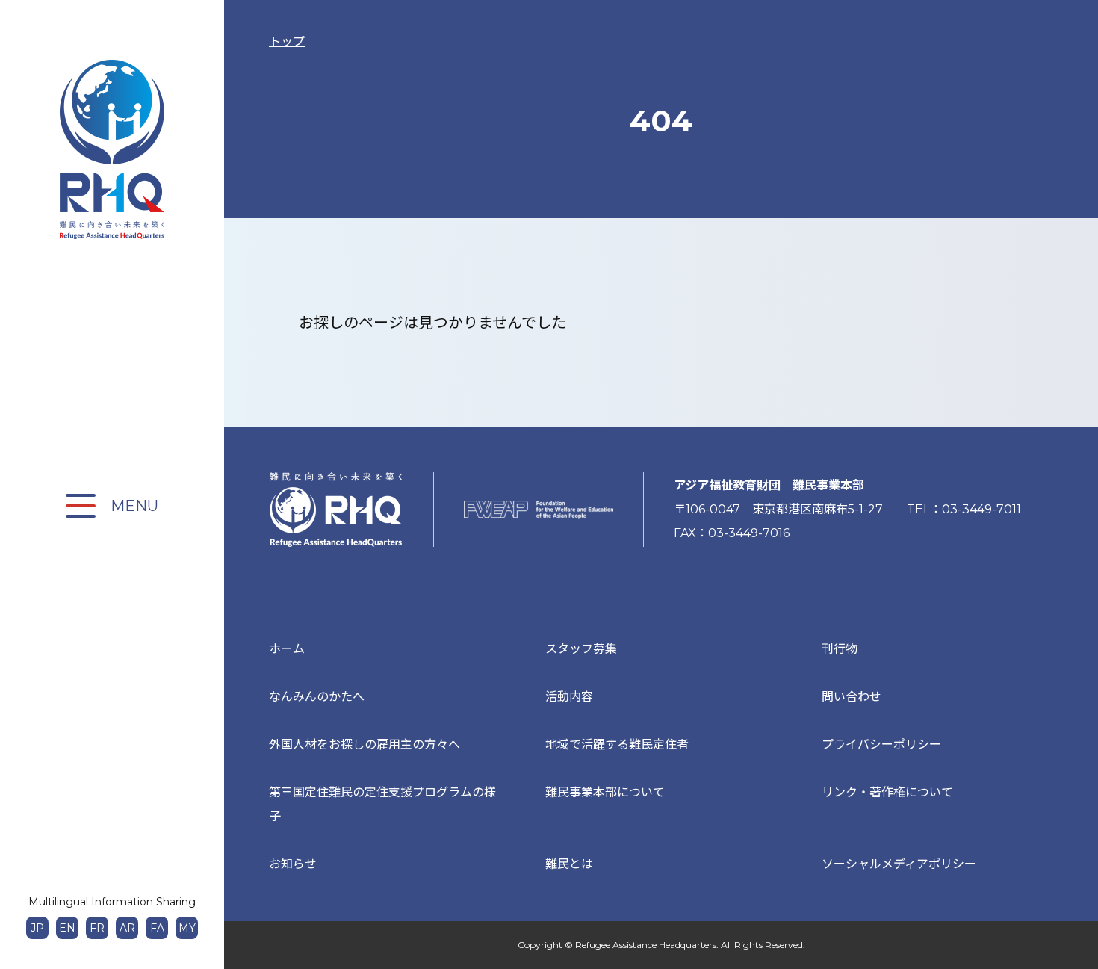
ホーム (287, 649)
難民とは (569, 864)
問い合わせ (851, 697)
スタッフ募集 (581, 649)
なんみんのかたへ (317, 697)
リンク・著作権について (887, 792)
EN (67, 928)
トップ (287, 41)
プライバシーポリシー (881, 744)
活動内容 (569, 697)
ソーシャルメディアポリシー (899, 864)
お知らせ (293, 864)
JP (37, 928)
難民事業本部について (605, 792)
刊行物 (839, 649)
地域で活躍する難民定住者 (617, 744)
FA (157, 928)
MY (187, 928)
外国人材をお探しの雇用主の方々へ (364, 744)
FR (97, 928)
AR (127, 928)
